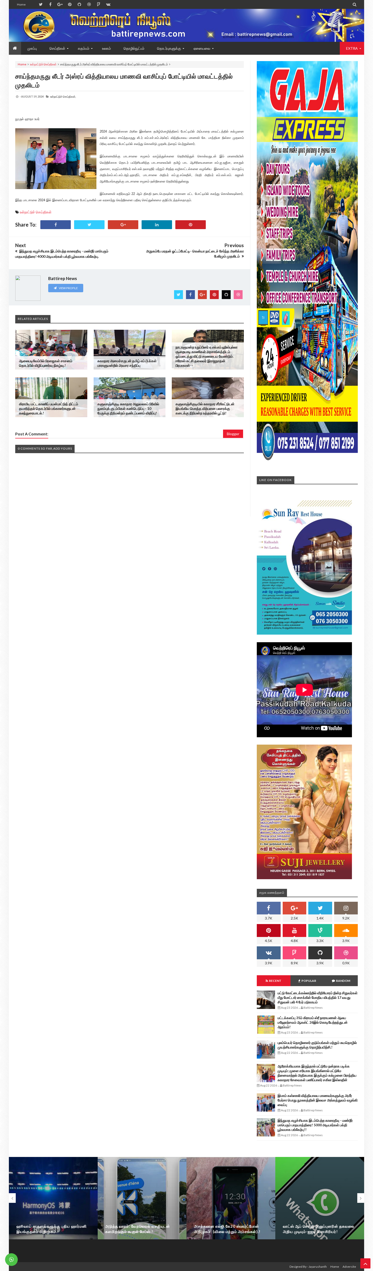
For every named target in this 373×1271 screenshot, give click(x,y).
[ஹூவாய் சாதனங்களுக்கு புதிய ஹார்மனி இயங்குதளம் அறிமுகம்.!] (53, 1207)
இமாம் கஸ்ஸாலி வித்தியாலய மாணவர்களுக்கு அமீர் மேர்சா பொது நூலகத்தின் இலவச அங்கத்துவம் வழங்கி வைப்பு (318, 1100)
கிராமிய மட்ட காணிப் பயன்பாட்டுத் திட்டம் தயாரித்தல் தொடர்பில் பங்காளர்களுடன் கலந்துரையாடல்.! (48, 408)
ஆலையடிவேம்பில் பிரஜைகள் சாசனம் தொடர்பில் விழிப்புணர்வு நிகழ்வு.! (45, 363)
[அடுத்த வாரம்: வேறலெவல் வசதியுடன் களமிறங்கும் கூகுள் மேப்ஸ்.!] (142, 1207)
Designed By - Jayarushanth (308, 1266)
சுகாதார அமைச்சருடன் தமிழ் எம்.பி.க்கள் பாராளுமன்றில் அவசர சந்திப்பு (127, 363)
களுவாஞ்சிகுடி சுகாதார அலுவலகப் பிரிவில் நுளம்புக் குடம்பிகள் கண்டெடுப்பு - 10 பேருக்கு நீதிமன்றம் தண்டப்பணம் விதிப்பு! (128, 408)
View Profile (68, 288)
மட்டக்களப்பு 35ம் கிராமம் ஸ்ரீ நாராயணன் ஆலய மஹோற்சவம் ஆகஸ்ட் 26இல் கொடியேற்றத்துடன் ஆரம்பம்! (313, 1022)
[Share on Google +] (123, 225)
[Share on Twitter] (89, 225)
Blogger (233, 434)
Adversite (349, 1266)
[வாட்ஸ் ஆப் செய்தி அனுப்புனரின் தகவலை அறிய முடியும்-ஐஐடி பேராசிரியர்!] (319, 1207)
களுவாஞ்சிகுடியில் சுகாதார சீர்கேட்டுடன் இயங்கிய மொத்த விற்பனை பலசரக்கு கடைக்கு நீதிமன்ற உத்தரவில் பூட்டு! (205, 408)
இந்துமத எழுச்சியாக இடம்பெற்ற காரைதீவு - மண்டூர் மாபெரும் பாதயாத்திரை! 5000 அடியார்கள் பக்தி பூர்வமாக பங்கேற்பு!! (315, 1125)
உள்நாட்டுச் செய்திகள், (63, 96)
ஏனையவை (202, 48)
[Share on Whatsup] (190, 225)
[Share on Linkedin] (157, 225)
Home (21, 4)
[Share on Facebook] (55, 225)
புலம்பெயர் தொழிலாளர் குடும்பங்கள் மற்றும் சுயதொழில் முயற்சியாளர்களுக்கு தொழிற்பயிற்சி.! (317, 1044)
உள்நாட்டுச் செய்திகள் (43, 64)
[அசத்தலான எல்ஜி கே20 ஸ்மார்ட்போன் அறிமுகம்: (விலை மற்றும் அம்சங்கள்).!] (231, 1207)
